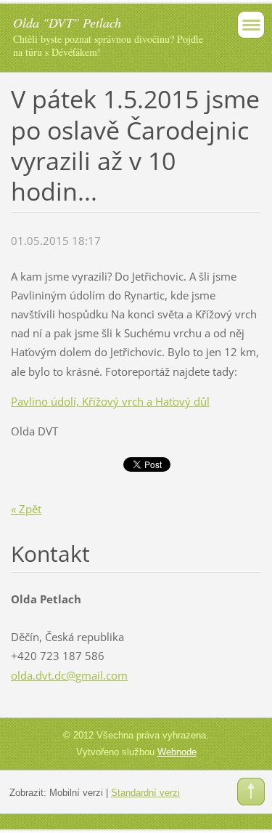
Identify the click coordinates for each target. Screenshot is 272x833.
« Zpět (26, 509)
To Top (251, 791)
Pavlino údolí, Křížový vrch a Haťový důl (110, 401)
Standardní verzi (145, 792)
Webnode (177, 752)
